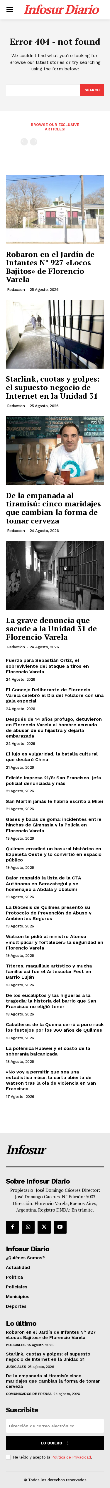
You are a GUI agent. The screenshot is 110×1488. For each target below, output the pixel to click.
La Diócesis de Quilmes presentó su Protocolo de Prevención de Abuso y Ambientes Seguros (49, 912)
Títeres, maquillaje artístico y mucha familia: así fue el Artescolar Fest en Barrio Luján (49, 971)
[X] (44, 1227)
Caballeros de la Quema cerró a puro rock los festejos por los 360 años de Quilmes (55, 1027)
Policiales (15, 1345)
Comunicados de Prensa (29, 1394)
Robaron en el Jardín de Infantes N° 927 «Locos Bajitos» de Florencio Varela (50, 266)
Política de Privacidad (71, 1457)
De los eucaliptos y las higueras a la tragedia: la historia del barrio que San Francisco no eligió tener (51, 1000)
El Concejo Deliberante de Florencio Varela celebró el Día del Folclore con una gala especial (55, 695)
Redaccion (16, 289)
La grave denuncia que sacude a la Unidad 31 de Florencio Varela (51, 628)
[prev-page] (24, 141)
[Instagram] (28, 1227)
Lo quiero (51, 1443)
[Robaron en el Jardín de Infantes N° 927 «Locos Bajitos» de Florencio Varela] (55, 209)
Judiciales (16, 1367)
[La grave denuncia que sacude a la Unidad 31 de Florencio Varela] (55, 575)
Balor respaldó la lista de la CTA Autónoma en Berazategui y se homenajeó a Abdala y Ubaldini (43, 883)
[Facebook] (12, 1227)
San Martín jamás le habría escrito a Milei (54, 801)
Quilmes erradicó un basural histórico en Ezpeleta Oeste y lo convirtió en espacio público (53, 854)
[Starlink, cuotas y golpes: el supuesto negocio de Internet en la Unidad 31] (55, 334)
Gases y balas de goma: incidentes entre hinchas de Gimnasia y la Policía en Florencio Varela (53, 824)
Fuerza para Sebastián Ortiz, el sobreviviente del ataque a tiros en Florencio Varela (47, 665)
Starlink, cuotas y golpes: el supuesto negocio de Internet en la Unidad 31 (53, 387)
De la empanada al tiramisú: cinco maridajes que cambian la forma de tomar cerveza (53, 508)
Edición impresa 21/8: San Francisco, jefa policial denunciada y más (53, 780)
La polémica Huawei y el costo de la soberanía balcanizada (48, 1051)
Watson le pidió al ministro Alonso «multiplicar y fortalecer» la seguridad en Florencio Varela (54, 942)
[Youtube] (60, 1227)
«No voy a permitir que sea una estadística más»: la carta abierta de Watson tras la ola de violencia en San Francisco (51, 1080)
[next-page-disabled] (33, 141)
